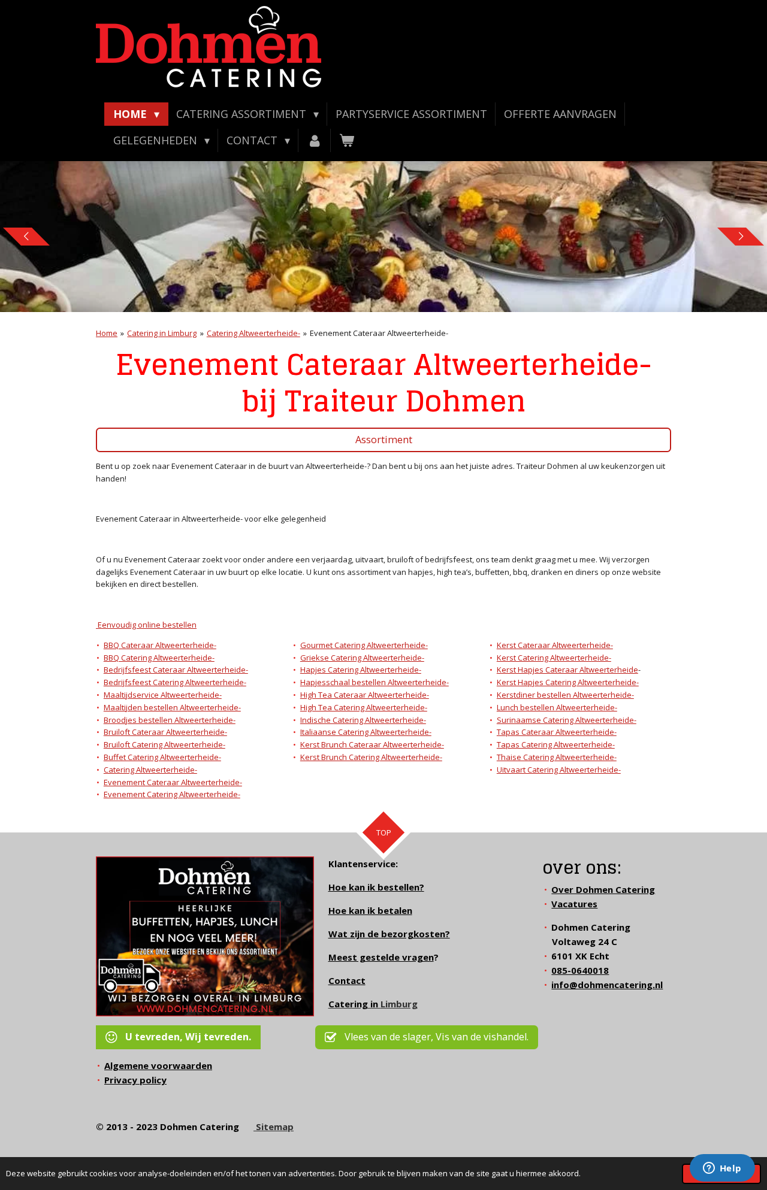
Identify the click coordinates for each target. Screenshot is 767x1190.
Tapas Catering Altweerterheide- (556, 744)
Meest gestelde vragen (381, 957)
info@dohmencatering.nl (607, 985)
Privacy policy (135, 1080)
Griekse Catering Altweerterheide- (362, 657)
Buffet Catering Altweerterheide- (162, 757)
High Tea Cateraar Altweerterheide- (364, 694)
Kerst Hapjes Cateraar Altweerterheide (567, 669)
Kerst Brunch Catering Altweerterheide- (371, 757)
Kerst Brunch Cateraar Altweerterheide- (372, 744)
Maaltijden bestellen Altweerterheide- (172, 707)
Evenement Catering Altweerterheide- (172, 794)
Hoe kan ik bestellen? (376, 887)
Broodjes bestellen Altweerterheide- (169, 719)
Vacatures (574, 904)
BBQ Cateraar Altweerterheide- (160, 645)
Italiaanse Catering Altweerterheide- (365, 731)
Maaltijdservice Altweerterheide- (163, 694)
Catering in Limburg (162, 333)
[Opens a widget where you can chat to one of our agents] (722, 1169)
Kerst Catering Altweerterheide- (554, 657)
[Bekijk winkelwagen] (347, 140)
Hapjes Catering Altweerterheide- (360, 669)
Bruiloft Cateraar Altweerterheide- (165, 731)
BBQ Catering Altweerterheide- (159, 657)
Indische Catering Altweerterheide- (363, 719)
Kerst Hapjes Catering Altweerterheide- (568, 682)
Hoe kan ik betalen (370, 910)
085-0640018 (580, 970)
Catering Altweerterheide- (253, 333)
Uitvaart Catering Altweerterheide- (559, 769)
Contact (347, 980)
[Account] (314, 140)
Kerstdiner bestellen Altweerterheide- (565, 694)
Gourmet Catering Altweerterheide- (364, 645)
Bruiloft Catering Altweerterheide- (164, 744)
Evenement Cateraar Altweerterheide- (379, 333)
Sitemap (273, 1127)
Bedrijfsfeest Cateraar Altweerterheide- (176, 669)
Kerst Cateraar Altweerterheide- (555, 645)
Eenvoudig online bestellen (146, 624)
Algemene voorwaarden (158, 1065)
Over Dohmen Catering (603, 889)
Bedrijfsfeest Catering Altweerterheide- (175, 682)
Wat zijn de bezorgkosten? (389, 934)
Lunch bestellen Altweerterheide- (557, 707)
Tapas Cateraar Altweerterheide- (557, 731)
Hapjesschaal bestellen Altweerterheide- (374, 682)
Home (106, 333)
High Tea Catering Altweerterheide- (363, 707)
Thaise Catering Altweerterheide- (557, 757)
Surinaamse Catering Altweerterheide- (566, 719)
